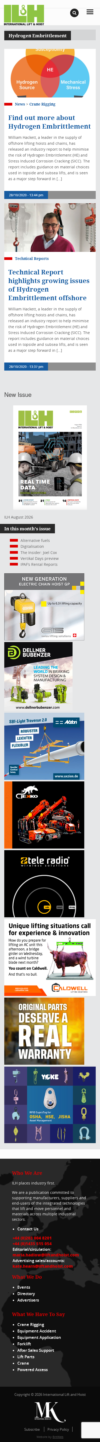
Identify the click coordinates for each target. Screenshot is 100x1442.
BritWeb (58, 1437)
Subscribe (32, 1429)
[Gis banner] (44, 639)
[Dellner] (38, 709)
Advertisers (28, 1300)
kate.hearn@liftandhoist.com (43, 1266)
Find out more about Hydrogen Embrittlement (49, 122)
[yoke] (50, 1141)
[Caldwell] (50, 994)
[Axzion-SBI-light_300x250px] (44, 778)
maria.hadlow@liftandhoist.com (46, 1255)
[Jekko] (44, 847)
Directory (26, 1293)
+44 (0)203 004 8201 (32, 1238)
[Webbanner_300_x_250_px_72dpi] (44, 915)
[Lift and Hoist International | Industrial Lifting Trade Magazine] (24, 14)
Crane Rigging (42, 104)
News (20, 104)
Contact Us (27, 1229)
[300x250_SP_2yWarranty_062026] (44, 1063)
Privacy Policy (58, 1429)
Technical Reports (32, 258)
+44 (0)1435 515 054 (32, 1244)
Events (23, 1287)
